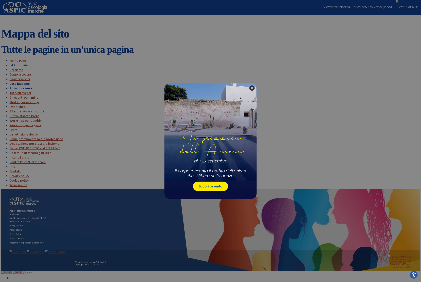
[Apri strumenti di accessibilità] (414, 275)
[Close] (252, 88)
